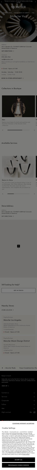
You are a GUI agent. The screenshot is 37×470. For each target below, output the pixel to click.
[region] (18, 445)
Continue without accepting (23, 423)
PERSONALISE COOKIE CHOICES (18, 465)
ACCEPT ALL (18, 460)
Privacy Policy (26, 454)
